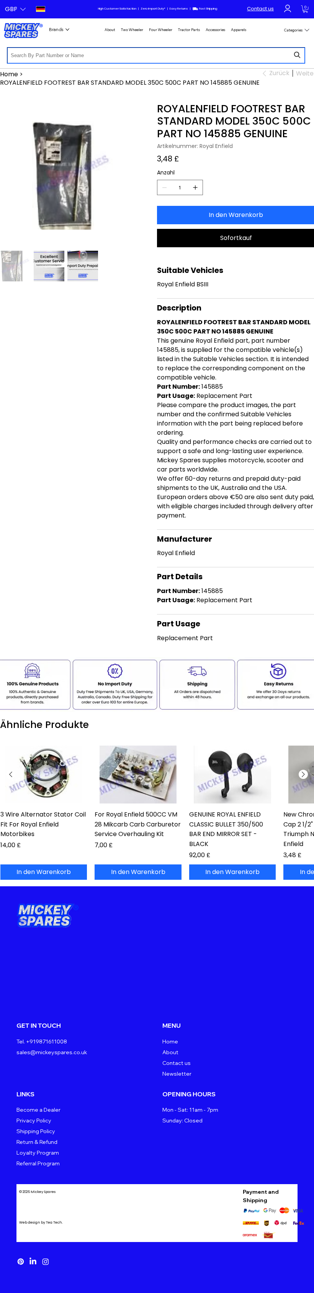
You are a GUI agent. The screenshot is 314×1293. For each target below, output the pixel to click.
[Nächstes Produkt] (303, 774)
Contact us (260, 8)
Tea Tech (54, 1222)
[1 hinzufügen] (195, 187)
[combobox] (156, 55)
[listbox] (15, 9)
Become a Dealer (38, 1109)
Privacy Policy (33, 1120)
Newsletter (176, 1073)
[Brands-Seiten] (67, 29)
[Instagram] (45, 1261)
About (170, 1052)
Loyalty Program (37, 1152)
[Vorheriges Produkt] (10, 774)
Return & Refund (36, 1142)
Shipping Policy (35, 1131)
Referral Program (38, 1163)
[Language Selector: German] (40, 9)
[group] (157, 812)
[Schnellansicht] (43, 774)
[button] (15, 9)
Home (170, 1041)
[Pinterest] (20, 1261)
